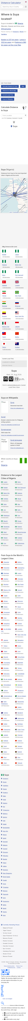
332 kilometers (19, 256)
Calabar (20, 538)
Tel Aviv (7, 933)
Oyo (19, 515)
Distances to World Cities (9, 90)
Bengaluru (20, 640)
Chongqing (7, 662)
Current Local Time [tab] (8, 358)
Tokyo (4, 347)
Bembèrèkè (6, 827)
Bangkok (20, 713)
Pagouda (5, 894)
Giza (19, 757)
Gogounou (6, 901)
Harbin (19, 707)
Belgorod (8, 928)
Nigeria (20, 23)
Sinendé (5, 841)
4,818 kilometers (7, 298)
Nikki (4, 796)
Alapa (4, 863)
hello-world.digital (7, 998)
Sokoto (20, 526)
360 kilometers (6, 267)
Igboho (5, 817)
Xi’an (5, 618)
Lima (19, 651)
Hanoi (19, 646)
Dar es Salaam (22, 696)
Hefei (5, 718)
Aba (19, 504)
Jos (5, 510)
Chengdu (20, 579)
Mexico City (5, 326)
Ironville (20, 118)
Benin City (18, 265)
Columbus (9, 118)
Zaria (5, 504)
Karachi (20, 590)
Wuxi (5, 757)
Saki (4, 820)
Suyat (3, 417)
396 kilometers (19, 267)
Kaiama (5, 803)
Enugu (19, 521)
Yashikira (4, 34)
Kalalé (4, 824)
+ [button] (25, 180)
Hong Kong (21, 657)
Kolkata (6, 740)
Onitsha (6, 498)
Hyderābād (21, 674)
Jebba (5, 866)
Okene (5, 538)
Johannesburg (8, 696)
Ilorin (19, 510)
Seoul (19, 607)
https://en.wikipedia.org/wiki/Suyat (10, 424)
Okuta (21, 31)
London (17, 285)
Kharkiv (8, 941)
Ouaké (5, 880)
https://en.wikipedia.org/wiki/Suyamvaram (12, 435)
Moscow (17, 306)
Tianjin (5, 595)
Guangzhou (21, 568)
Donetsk (8, 943)
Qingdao (6, 668)
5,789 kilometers (19, 308)
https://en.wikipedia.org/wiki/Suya (17, 408)
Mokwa (5, 891)
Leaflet (10, 212)
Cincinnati (14, 118)
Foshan (20, 623)
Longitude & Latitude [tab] (8, 362)
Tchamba (5, 887)
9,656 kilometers (19, 339)
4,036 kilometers (7, 287)
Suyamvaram (6, 429)
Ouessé (5, 849)
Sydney (17, 347)
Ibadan (4, 254)
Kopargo (5, 870)
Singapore (21, 690)
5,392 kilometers (19, 298)
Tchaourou (6, 810)
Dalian (5, 724)
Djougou (5, 852)
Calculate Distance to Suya (10, 86)
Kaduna (4, 265)
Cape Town (21, 729)
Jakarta (17, 326)
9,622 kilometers (7, 339)
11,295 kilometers (7, 349)
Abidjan (20, 685)
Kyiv (7, 948)
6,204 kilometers (7, 318)
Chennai (20, 735)
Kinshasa (6, 573)
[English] (25, 1)
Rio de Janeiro (8, 679)
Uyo (5, 543)
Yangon (20, 746)
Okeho (5, 912)
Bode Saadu (6, 877)
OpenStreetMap (16, 212)
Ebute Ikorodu (22, 532)
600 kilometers (19, 277)
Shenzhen (6, 568)
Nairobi (20, 752)
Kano (3, 275)
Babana (5, 845)
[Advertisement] (14, 62)
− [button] (25, 182)
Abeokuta (6, 526)
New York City (19, 316)
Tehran (4, 296)
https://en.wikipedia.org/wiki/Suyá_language (17, 448)
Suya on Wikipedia (8, 99)
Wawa (5, 834)
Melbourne (21, 718)
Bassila (5, 859)
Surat (5, 746)
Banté (4, 908)
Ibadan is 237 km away (10, 40)
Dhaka (5, 607)
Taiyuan (20, 763)
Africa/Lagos (6, 29)
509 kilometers (6, 277)
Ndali (4, 799)
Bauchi (6, 521)
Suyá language (16, 440)
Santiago (20, 724)
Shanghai (6, 562)
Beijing (17, 337)
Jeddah (6, 735)
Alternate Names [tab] (7, 365)
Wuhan (6, 601)
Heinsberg (9, 951)
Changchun (7, 729)
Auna (4, 884)
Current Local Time (8, 95)
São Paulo (18, 296)
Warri (5, 532)
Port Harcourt (19, 275)
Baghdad (20, 662)
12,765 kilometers (19, 349)
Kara (4, 915)
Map (23, 86)
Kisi (4, 806)
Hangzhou (7, 623)
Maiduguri (6, 515)
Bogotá (4, 316)
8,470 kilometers (19, 328)
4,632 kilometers (19, 287)
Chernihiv (8, 946)
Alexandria (21, 701)
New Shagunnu (7, 873)
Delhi (19, 595)
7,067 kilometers (19, 318)
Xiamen (20, 740)
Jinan (5, 763)
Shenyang (6, 674)
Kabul (5, 752)
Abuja (19, 498)
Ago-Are (5, 831)
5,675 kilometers (7, 308)
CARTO (25, 212)
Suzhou (20, 679)
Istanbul (4, 285)
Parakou (5, 792)
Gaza (10, 935)
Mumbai (4, 306)
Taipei (4, 337)
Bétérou (5, 813)
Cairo (19, 612)
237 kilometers (6, 256)
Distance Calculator (11, 3)
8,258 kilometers (7, 328)
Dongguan (7, 612)
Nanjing (20, 618)
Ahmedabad (7, 685)
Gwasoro (16, 31)
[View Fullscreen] (25, 185)
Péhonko (5, 856)
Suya (12, 402)
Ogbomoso (21, 543)
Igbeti (4, 838)
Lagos (17, 254)
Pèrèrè (5, 789)
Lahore (6, 690)
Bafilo (4, 905)
